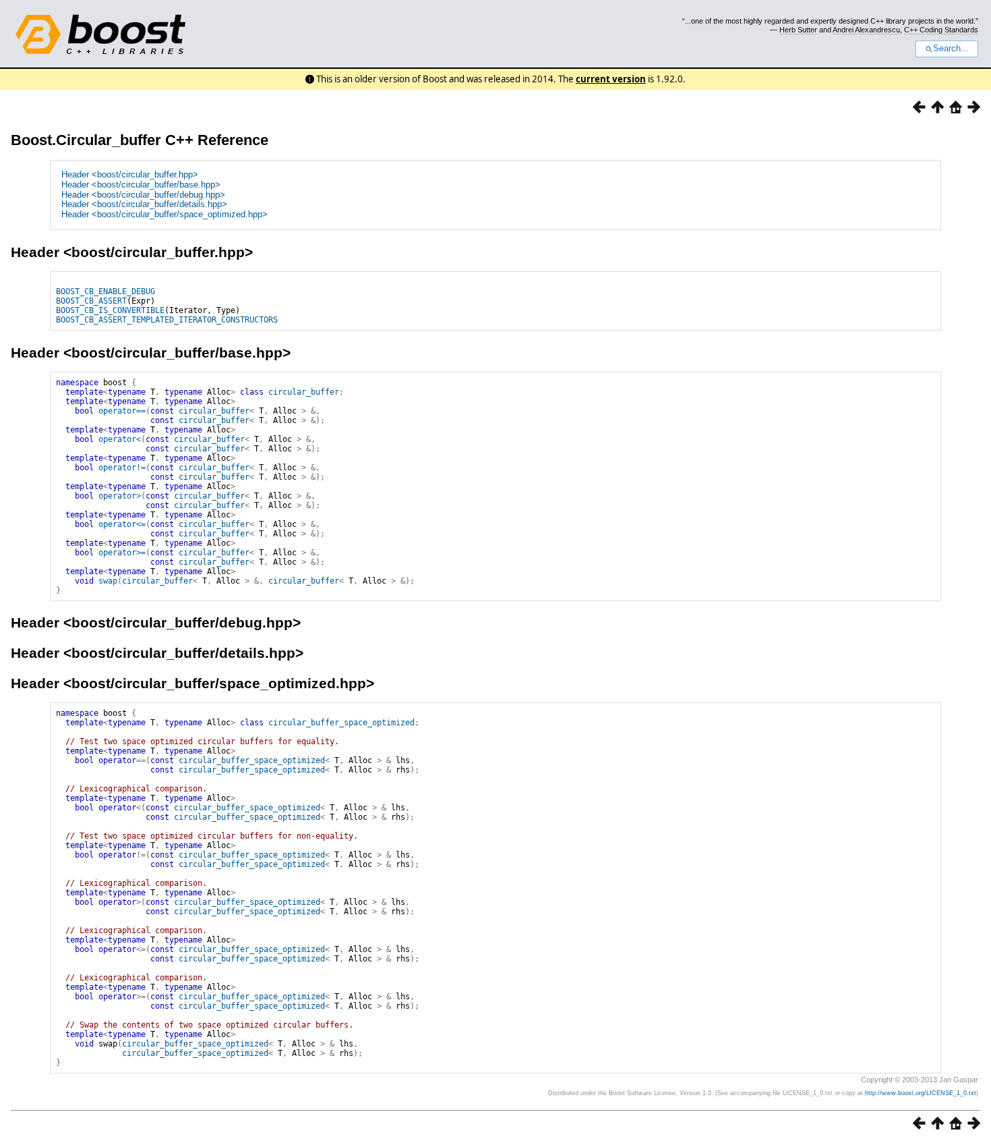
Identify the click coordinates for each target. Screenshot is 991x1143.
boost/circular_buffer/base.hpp (176, 352)
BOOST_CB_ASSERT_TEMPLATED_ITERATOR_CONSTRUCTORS (167, 320)
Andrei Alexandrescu (866, 30)
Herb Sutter (798, 30)
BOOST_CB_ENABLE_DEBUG (105, 291)
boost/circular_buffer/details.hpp (183, 653)
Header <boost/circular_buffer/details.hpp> (144, 204)
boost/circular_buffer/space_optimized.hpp (218, 683)
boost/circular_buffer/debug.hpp (182, 622)
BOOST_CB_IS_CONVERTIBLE (110, 310)
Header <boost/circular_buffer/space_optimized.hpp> (164, 214)
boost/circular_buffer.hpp (158, 252)
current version (611, 79)
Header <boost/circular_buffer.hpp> (129, 174)
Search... (951, 48)
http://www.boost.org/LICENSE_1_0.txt (920, 1093)
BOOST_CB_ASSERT (91, 301)
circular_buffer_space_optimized (341, 722)
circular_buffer (303, 392)
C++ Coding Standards (941, 30)
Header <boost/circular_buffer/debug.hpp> (143, 195)
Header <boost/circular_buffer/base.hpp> (140, 184)
